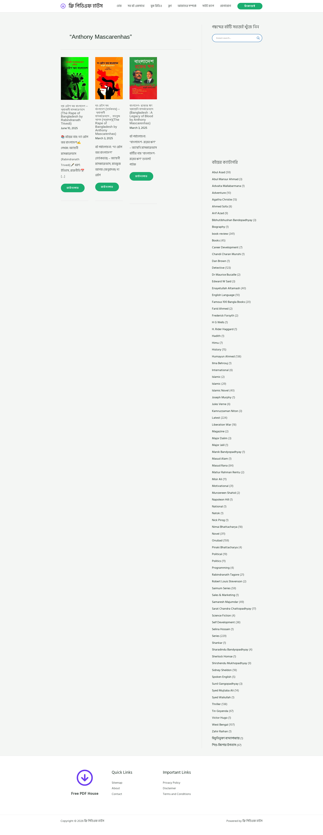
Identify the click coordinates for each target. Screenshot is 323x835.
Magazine (218, 431)
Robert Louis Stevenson (227, 581)
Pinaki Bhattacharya (225, 547)
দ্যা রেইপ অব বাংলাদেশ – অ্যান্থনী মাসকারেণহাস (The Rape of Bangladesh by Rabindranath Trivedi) (74, 114)
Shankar (217, 642)
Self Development (223, 622)
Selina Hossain (221, 629)
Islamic (216, 376)
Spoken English (221, 676)
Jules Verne (219, 404)
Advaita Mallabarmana (226, 185)
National (217, 506)
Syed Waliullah (221, 697)
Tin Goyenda (220, 711)
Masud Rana (220, 465)
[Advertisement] (237, 101)
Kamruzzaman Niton (225, 411)
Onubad (217, 540)
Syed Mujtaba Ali (223, 690)
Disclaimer (169, 788)
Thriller (216, 704)
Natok (216, 513)
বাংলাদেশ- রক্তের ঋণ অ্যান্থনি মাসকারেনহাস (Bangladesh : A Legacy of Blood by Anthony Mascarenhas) (141, 114)
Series (215, 635)
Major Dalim (219, 438)
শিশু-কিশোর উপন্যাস (224, 745)
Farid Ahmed (220, 308)
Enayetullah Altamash (226, 288)
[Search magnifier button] (258, 38)
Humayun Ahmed (223, 356)
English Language (223, 295)
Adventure (219, 192)
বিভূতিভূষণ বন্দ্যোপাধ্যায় (226, 738)
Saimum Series (221, 588)
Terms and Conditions (177, 794)
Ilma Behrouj (220, 363)
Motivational (220, 485)
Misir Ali (217, 479)
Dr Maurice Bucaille (224, 274)
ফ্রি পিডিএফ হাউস (86, 6)
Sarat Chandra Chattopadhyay (231, 608)
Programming (221, 567)
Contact (117, 794)
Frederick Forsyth (223, 315)
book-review (220, 233)
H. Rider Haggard (223, 329)
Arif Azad (218, 213)
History (216, 349)
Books (216, 240)
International (220, 370)
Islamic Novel (220, 390)
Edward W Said (221, 281)
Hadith (216, 335)
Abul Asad (218, 172)
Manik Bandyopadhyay (226, 451)
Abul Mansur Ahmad (225, 179)
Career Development (225, 247)
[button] (249, 6)
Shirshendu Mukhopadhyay (229, 663)
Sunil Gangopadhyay (225, 683)
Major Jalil (218, 445)
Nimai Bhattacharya (224, 526)
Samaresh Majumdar (225, 601)
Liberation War (221, 424)
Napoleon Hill (220, 499)
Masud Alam (220, 458)
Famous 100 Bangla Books (228, 301)
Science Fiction (221, 615)
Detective (218, 267)
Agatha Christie (222, 199)
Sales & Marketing (223, 595)
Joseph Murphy (221, 397)
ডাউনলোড (75, 187)
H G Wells (218, 322)
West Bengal (220, 724)
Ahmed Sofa (220, 206)
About (116, 788)
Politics (216, 561)
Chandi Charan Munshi (226, 254)
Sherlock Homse (222, 656)
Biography (218, 226)
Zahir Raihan (220, 731)
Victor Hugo (219, 717)
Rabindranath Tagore (225, 574)
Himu (215, 342)
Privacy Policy (171, 782)
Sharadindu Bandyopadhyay (230, 649)
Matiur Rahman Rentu (226, 472)
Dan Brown (219, 261)
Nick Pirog (218, 520)
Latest (216, 417)
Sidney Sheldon (222, 670)
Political (217, 554)
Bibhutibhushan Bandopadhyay (232, 220)
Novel (215, 533)
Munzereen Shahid (224, 492)
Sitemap (117, 782)
